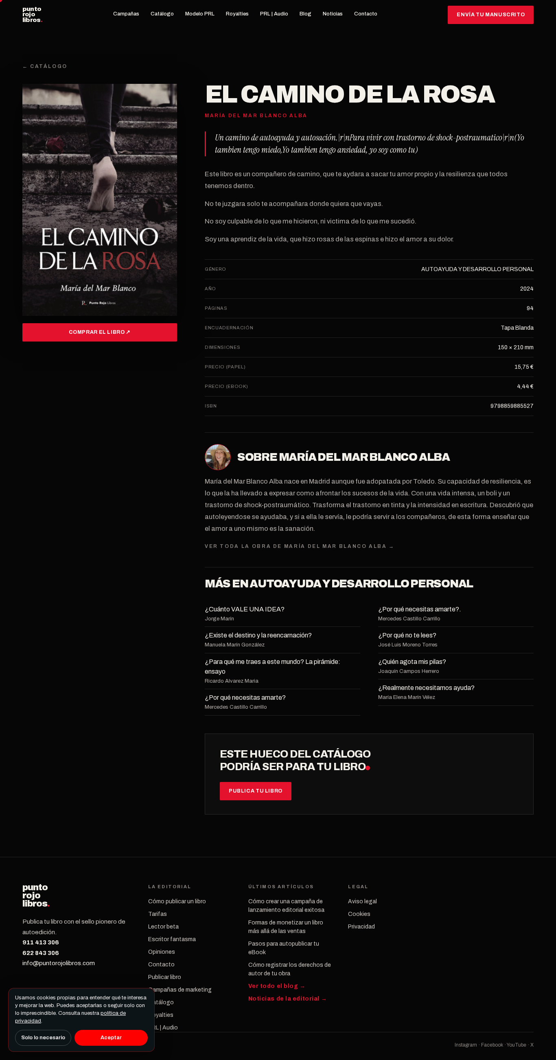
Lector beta (163, 927)
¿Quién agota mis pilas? (412, 661)
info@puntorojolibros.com (58, 963)
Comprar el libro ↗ (100, 332)
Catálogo (162, 14)
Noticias (333, 14)
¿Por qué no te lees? (407, 635)
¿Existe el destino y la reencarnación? (258, 635)
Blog (305, 14)
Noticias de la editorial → (287, 999)
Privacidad (361, 927)
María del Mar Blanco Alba (364, 457)
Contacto (365, 14)
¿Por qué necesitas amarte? (245, 697)
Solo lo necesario (43, 1037)
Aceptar (111, 1037)
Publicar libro (164, 977)
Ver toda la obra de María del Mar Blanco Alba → (300, 546)
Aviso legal (362, 901)
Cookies (359, 914)
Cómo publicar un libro (177, 901)
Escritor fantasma (172, 939)
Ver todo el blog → (277, 986)
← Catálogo (45, 66)
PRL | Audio (274, 14)
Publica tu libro (255, 791)
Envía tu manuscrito (491, 15)
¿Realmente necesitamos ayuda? (426, 687)
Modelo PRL (200, 14)
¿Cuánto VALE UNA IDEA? (245, 609)
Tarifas (157, 914)
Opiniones (161, 952)
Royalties (237, 14)
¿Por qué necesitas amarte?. (419, 609)
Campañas (126, 14)
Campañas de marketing (180, 990)
